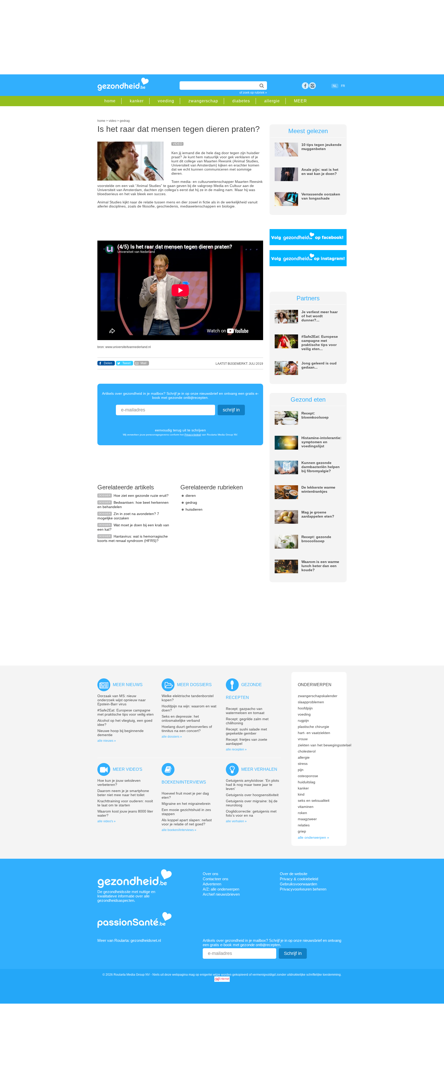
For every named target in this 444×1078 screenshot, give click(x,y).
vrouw (303, 739)
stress (303, 763)
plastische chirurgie (313, 727)
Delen (108, 363)
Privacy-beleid (192, 434)
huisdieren (194, 509)
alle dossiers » (172, 736)
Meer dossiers (194, 685)
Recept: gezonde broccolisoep (316, 539)
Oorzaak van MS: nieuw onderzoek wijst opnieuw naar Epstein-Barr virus (121, 700)
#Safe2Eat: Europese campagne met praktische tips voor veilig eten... (319, 342)
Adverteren (212, 884)
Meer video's (127, 769)
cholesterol (307, 751)
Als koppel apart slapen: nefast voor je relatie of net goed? (187, 822)
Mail (143, 363)
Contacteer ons (215, 879)
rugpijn (303, 720)
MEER (300, 101)
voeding (166, 101)
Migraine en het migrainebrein (186, 804)
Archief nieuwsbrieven (221, 894)
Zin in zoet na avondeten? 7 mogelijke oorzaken (128, 516)
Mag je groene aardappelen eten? (317, 514)
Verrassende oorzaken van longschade (320, 196)
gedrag (191, 502)
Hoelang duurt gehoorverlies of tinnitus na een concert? (187, 729)
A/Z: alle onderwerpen (221, 889)
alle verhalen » (236, 821)
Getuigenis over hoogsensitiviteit (252, 795)
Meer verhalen (259, 769)
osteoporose (308, 776)
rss (312, 85)
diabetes (241, 101)
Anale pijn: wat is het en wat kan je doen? (319, 171)
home (110, 101)
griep (302, 831)
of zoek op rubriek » (253, 92)
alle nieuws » (106, 741)
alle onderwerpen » (313, 837)
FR (343, 86)
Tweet (126, 363)
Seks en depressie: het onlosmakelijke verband (181, 718)
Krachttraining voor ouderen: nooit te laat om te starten (125, 803)
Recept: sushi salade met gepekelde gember (246, 731)
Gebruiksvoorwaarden (298, 884)
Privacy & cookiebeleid (299, 879)
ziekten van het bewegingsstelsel (324, 745)
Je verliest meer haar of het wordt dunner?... (319, 316)
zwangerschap (203, 101)
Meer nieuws (128, 685)
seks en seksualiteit (313, 800)
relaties (304, 825)
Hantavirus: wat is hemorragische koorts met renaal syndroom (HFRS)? (132, 538)
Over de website (293, 874)
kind (301, 794)
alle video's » (106, 821)
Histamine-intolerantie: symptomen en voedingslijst (321, 442)
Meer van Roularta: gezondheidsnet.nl (129, 940)
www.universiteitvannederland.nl (128, 347)
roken (302, 813)
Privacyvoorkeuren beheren (303, 889)
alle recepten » (236, 749)
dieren (191, 495)
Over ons (210, 874)
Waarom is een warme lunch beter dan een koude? (320, 566)
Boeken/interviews (184, 782)
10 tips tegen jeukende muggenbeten (321, 147)
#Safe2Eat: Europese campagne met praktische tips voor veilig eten (125, 712)
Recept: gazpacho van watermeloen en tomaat (245, 711)
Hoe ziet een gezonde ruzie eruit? (141, 495)
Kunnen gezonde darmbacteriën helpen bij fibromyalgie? (320, 467)
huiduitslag (306, 782)
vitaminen (305, 807)
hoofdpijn (305, 708)
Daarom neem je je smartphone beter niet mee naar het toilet (123, 793)
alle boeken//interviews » (179, 830)
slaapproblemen (311, 702)
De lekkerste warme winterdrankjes (318, 489)
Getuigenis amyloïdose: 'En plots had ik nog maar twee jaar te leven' (252, 784)
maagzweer (307, 819)
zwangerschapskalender (317, 696)
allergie (272, 101)
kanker (137, 101)
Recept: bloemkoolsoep (315, 415)
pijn (300, 770)
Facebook (305, 85)
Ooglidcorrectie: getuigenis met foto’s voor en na (251, 813)
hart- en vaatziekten (314, 733)
